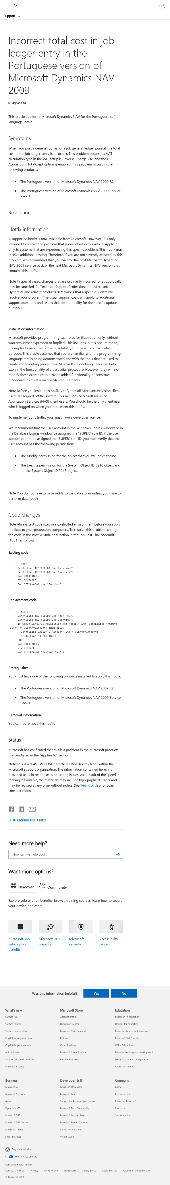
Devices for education (126, 1024)
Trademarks (70, 1170)
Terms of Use (90, 785)
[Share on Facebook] (11, 808)
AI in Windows (13, 1052)
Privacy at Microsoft (125, 1101)
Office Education (124, 1045)
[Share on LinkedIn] (20, 808)
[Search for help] (15, 5)
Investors (120, 1108)
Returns (64, 1038)
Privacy (34, 1170)
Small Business (13, 1136)
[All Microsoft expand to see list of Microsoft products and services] (5, 6)
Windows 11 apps (14, 1066)
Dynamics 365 (12, 1108)
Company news (123, 1094)
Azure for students (125, 1066)
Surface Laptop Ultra (16, 1031)
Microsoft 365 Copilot (17, 1122)
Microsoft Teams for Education (131, 1031)
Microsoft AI (11, 1087)
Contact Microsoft (15, 1170)
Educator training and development (134, 1052)
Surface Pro (11, 1016)
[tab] (23, 886)
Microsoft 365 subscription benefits (19, 944)
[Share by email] (30, 808)
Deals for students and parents (131, 1059)
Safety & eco (89, 1170)
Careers (119, 1087)
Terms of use (51, 1170)
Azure (8, 1101)
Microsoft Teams (14, 1129)
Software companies (71, 1129)
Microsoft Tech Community (74, 1108)
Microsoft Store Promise (73, 1052)
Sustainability (122, 1115)
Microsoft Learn (68, 1094)
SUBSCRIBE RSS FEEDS (29, 820)
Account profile (68, 1016)
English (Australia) (21, 1149)
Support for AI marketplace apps (77, 1101)
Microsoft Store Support (73, 1031)
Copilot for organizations (18, 1038)
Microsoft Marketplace (72, 1115)
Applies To (19, 103)
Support (10, 16)
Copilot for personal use (18, 1045)
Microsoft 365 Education (128, 1038)
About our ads (109, 1170)
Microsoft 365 (12, 1115)
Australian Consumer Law (137, 1170)
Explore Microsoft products (19, 1059)
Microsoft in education (127, 1016)
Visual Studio (67, 1136)
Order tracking (68, 1045)
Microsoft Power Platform (73, 1122)
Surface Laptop (13, 1024)
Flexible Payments (69, 1059)
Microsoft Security (15, 1094)
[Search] (117, 854)
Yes (96, 993)
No (124, 993)
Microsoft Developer (71, 1087)
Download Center (69, 1024)
